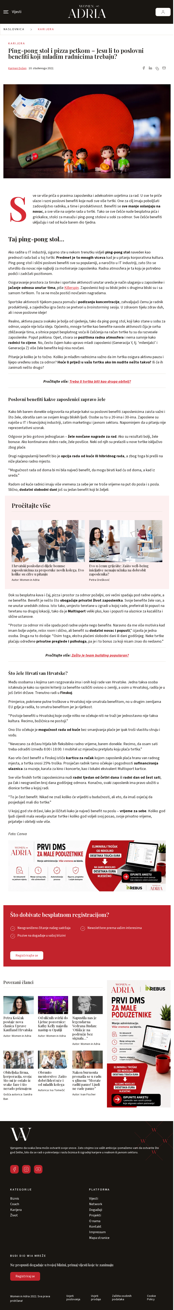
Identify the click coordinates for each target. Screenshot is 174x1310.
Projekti (95, 1215)
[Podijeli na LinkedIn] (150, 68)
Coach (14, 1204)
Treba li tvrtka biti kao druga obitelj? (100, 381)
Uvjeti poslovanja (73, 1298)
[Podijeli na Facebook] (143, 68)
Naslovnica (14, 29)
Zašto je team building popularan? (100, 655)
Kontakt (95, 1226)
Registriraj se (25, 1276)
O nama (94, 1221)
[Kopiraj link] (157, 68)
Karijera (46, 29)
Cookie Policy (151, 1298)
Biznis (14, 1198)
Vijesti (93, 1198)
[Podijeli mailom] (164, 68)
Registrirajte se (26, 955)
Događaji (95, 1210)
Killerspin (71, 287)
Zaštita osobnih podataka (122, 1298)
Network (95, 1204)
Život (14, 1215)
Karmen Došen (17, 68)
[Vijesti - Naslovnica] (87, 12)
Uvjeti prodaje (96, 1298)
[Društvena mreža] (14, 1169)
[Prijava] (163, 12)
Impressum (97, 1232)
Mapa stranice (99, 1238)
